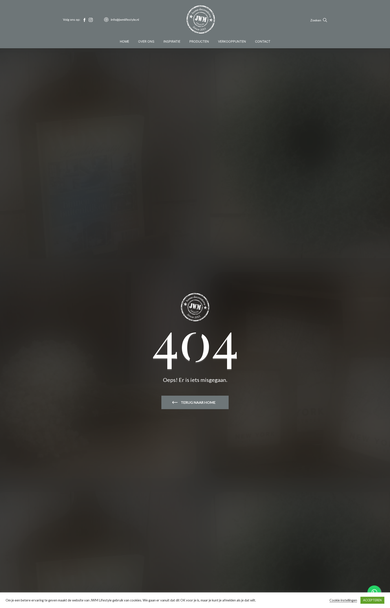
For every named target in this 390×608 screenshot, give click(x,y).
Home (124, 41)
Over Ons (146, 41)
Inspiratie (171, 41)
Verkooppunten (232, 41)
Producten (199, 41)
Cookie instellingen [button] (343, 600)
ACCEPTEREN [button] (372, 600)
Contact (262, 41)
